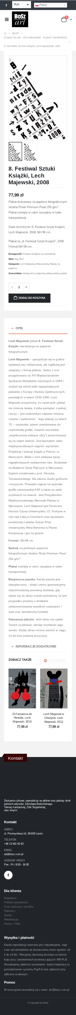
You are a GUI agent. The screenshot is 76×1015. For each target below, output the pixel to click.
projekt (63, 273)
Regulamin (10, 898)
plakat (49, 273)
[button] (14, 98)
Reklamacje (11, 919)
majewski (40, 273)
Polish (43, 5)
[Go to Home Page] (5, 33)
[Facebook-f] (8, 875)
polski (56, 273)
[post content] (22, 688)
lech (33, 273)
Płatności (9, 910)
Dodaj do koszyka (32, 297)
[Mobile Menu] (6, 19)
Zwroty (8, 915)
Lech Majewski (27, 264)
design (26, 273)
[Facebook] (6, 5)
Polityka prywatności (16, 902)
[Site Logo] (20, 19)
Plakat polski (42, 264)
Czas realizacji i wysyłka (18, 906)
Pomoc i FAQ (12, 923)
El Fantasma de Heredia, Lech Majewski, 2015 (22, 717)
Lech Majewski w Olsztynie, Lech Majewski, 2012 (53, 717)
